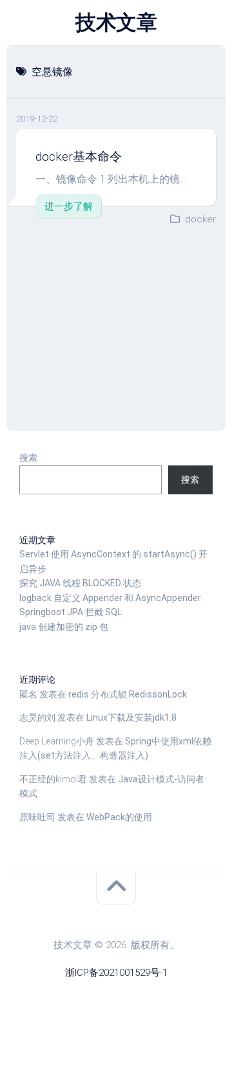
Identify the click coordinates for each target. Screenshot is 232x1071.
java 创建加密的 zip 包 (63, 627)
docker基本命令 (78, 156)
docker (200, 219)
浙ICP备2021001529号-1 (116, 972)
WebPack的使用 (119, 817)
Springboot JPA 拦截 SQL (70, 612)
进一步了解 (68, 206)
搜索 (28, 458)
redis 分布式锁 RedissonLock (127, 694)
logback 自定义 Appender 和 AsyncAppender (110, 598)
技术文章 (116, 22)
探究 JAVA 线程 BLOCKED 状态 (80, 583)
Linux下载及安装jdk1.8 (131, 717)
